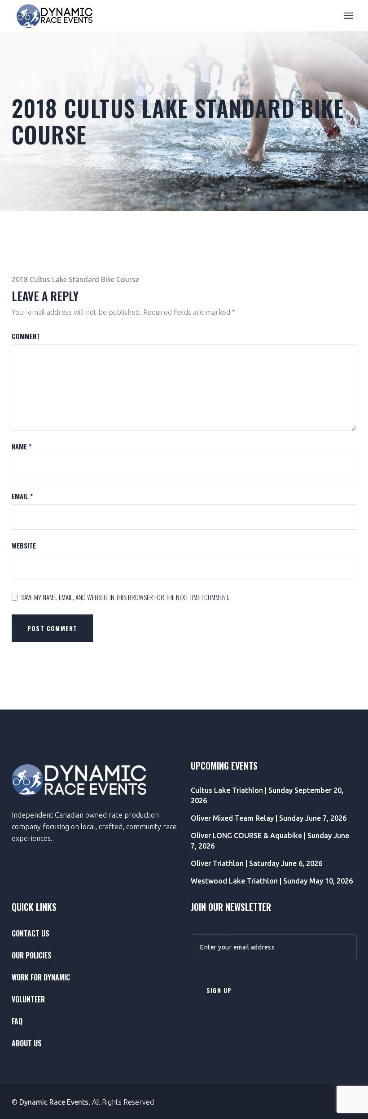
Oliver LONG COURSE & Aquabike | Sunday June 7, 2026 (270, 841)
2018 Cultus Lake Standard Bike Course (75, 279)
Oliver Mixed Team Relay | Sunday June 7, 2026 (268, 818)
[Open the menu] (348, 15)
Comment (26, 336)
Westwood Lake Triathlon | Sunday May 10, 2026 (272, 881)
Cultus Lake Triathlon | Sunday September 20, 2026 (267, 795)
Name (21, 446)
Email (22, 496)
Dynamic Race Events (53, 1102)
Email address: (214, 931)
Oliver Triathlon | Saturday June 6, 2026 (256, 863)
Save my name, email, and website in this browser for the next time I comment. (125, 597)
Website (24, 545)
